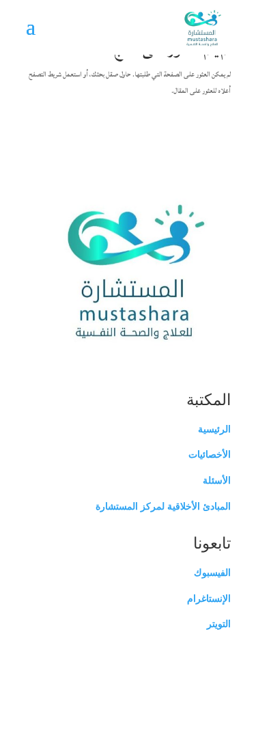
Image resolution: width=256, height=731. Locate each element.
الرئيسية (214, 429)
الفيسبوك (212, 572)
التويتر (219, 623)
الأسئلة (217, 480)
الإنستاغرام (209, 598)
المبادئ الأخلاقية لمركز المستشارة (163, 506)
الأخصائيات (209, 454)
